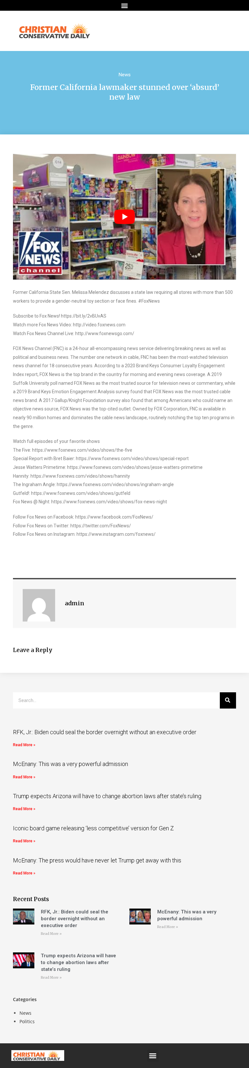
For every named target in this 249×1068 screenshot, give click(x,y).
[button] (124, 5)
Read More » (24, 745)
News (125, 75)
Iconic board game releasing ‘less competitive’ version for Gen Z (93, 828)
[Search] (228, 700)
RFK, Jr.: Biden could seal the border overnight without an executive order (104, 732)
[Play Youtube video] (124, 217)
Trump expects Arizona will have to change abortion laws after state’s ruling (107, 796)
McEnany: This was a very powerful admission (70, 763)
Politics (27, 1021)
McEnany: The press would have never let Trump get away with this (97, 860)
